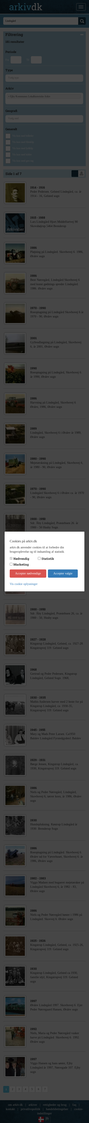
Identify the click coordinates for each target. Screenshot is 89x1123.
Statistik (47, 559)
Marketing (21, 564)
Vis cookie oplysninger (24, 584)
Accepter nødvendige (28, 573)
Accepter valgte (62, 573)
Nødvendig (21, 559)
